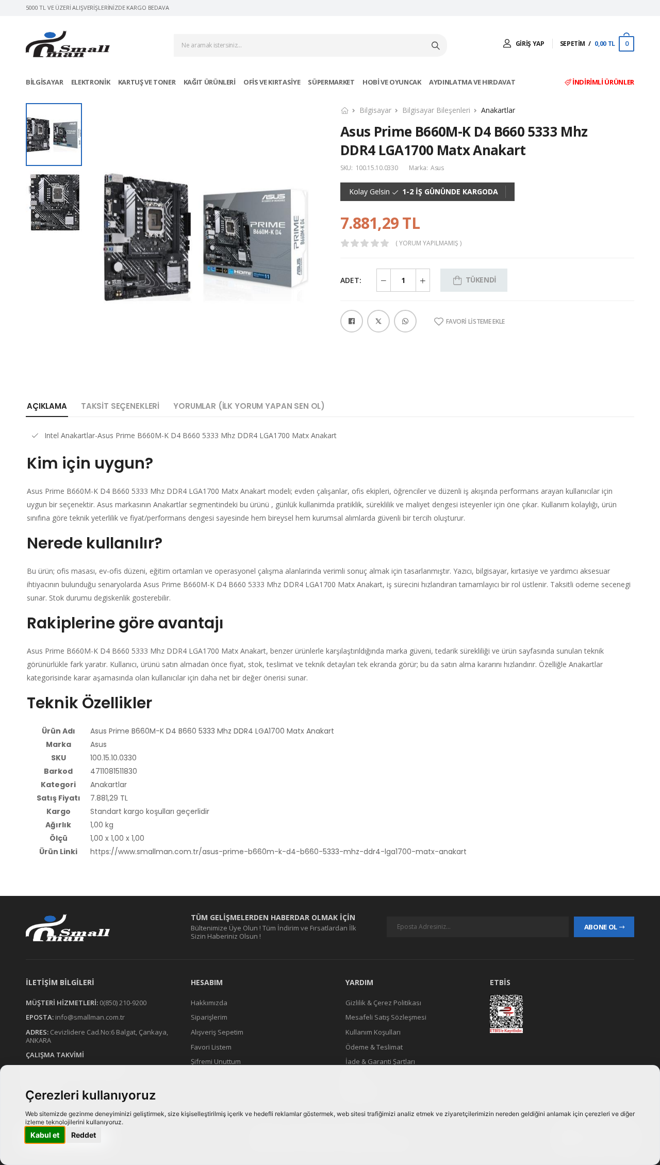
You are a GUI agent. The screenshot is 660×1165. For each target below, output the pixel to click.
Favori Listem (211, 1047)
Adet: (350, 280)
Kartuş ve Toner (147, 82)
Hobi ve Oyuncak (392, 82)
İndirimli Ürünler (602, 82)
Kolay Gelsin (369, 191)
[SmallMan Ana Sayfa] (68, 44)
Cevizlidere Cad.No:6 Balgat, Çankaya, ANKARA (97, 1036)
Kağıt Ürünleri (210, 82)
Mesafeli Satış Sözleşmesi (385, 1017)
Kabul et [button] (44, 1134)
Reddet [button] (83, 1134)
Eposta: (40, 1017)
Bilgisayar (45, 82)
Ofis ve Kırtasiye (272, 82)
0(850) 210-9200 (123, 1002)
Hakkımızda (209, 1002)
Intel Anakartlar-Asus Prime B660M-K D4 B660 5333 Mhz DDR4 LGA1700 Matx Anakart (190, 435)
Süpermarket (332, 82)
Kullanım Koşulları (373, 1032)
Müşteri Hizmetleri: (62, 1002)
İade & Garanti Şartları (380, 1061)
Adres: (37, 1032)
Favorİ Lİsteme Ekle (475, 322)
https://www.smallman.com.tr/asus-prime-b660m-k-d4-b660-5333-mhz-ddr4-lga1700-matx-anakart (278, 851)
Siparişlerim (209, 1017)
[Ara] (436, 45)
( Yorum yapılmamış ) (428, 243)
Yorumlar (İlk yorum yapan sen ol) (249, 406)
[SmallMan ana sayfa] (98, 927)
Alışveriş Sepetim (217, 1032)
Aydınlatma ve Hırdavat (473, 82)
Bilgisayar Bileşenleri (436, 110)
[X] (378, 321)
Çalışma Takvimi (55, 1054)
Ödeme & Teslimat (374, 1047)
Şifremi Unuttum (216, 1061)
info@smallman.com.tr (90, 1017)
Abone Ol (600, 926)
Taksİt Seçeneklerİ (120, 406)
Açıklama (47, 406)
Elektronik (91, 82)
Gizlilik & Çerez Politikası (383, 1002)
